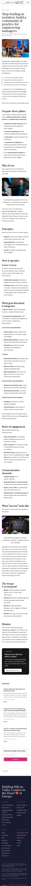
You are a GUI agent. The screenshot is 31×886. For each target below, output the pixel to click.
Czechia (13, 878)
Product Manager (6, 822)
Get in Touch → (21, 838)
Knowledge (5, 843)
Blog (8, 10)
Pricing (3, 825)
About (3, 832)
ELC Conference (6, 850)
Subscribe (15, 759)
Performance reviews (11, 340)
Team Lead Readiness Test (13, 873)
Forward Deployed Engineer (8, 866)
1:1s (8, 868)
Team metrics (8, 871)
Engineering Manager (7, 817)
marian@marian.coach (22, 832)
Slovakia (17, 878)
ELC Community (6, 848)
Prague (25, 878)
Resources (4, 840)
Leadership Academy (22, 810)
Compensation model (14, 870)
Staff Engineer (5, 820)
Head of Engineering (10, 865)
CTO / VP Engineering (7, 805)
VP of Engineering (20, 865)
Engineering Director (7, 814)
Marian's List (5, 855)
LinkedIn (19, 840)
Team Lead (10, 864)
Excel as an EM (5, 870)
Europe (3, 879)
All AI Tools (15, 876)
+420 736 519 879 (21, 835)
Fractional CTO (20, 807)
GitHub (18, 845)
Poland (21, 878)
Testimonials (5, 835)
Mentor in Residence (22, 805)
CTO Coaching (5, 807)
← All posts (5, 771)
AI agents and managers (17, 871)
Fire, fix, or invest (23, 868)
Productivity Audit (21, 813)
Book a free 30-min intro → (13, 670)
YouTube (19, 843)
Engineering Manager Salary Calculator (16, 874)
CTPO (26, 865)
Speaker (19, 815)
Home (3, 10)
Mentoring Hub (5, 853)
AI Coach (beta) (7, 845)
